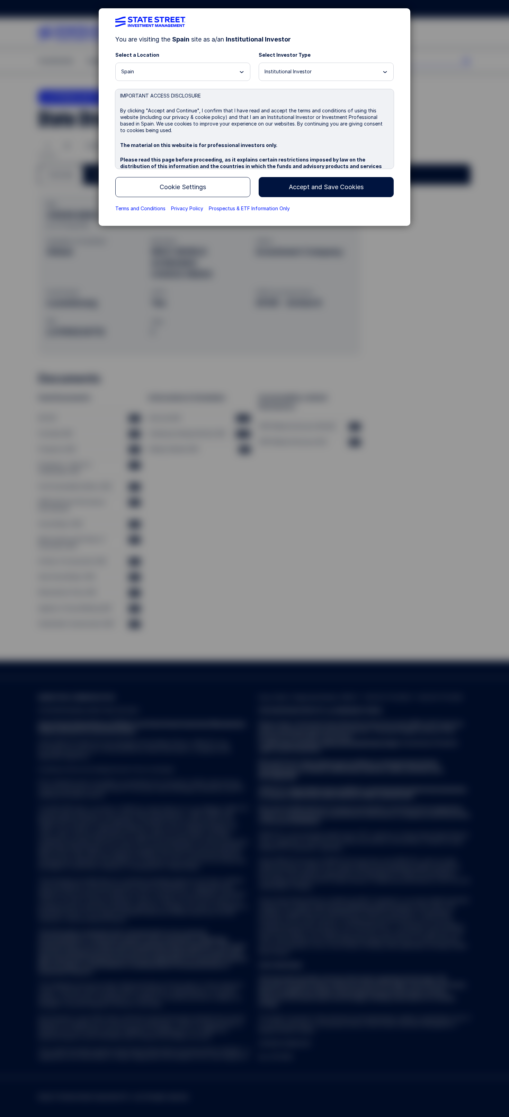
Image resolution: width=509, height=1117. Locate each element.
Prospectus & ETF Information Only (249, 208)
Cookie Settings (183, 187)
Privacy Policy (187, 208)
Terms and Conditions (140, 208)
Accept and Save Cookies (326, 187)
